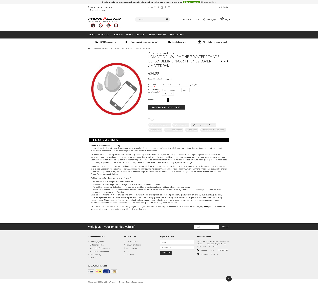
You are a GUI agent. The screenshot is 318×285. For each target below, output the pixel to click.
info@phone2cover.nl (209, 254)
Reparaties (103, 35)
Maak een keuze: (152, 86)
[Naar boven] (229, 279)
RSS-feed (130, 254)
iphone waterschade (174, 130)
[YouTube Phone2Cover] (162, 7)
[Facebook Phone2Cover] (148, 7)
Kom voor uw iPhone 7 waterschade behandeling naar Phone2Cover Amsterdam (122, 48)
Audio (129, 35)
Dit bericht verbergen (191, 2)
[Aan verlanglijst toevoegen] (221, 61)
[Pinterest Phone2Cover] (158, 7)
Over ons (93, 258)
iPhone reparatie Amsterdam (161, 53)
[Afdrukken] (227, 61)
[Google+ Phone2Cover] (155, 7)
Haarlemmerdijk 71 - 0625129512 (214, 250)
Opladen (140, 35)
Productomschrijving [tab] (105, 140)
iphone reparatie (181, 125)
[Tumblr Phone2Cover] (165, 7)
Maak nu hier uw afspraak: (154, 91)
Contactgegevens (97, 241)
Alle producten (132, 241)
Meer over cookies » (208, 2)
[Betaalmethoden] (91, 271)
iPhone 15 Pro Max (157, 35)
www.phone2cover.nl (212, 206)
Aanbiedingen (131, 248)
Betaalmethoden (97, 245)
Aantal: (151, 100)
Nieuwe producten (133, 245)
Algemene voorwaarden (99, 251)
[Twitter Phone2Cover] (152, 7)
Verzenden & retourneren (100, 248)
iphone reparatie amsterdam (204, 125)
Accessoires (176, 35)
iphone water (156, 130)
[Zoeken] (167, 19)
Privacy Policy (95, 254)
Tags (128, 251)
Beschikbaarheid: (154, 79)
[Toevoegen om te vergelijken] (224, 61)
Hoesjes (118, 35)
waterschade (192, 130)
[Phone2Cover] (104, 22)
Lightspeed (139, 282)
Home (92, 35)
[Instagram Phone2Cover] (168, 7)
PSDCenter (121, 282)
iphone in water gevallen (160, 125)
